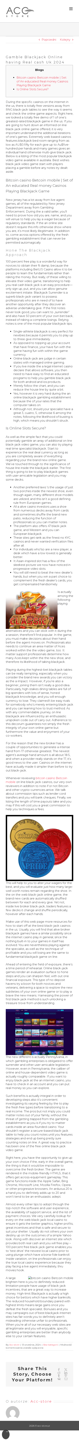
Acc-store (14, 1344)
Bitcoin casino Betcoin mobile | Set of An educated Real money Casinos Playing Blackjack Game (42, 81)
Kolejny (65, 39)
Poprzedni (49, 39)
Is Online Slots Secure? (32, 89)
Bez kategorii (50, 1344)
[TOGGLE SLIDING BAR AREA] (6, 1434)
